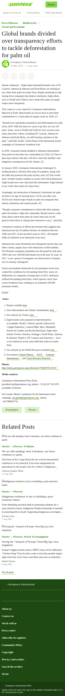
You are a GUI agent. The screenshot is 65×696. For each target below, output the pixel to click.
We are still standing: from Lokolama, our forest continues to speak (28, 453)
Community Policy (12, 645)
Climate (29, 446)
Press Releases (10, 23)
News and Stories (53, 12)
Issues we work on (12, 12)
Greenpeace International (23, 62)
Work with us (9, 623)
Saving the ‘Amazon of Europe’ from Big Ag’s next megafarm (30, 543)
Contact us (8, 616)
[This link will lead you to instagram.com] (3, 596)
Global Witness (26, 354)
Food (28, 536)
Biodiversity (30, 23)
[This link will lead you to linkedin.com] (40, 596)
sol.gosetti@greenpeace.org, (25, 397)
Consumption (40, 536)
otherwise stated (15, 690)
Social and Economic (13, 26)
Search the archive (12, 666)
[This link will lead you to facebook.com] (16, 596)
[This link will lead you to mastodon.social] (34, 596)
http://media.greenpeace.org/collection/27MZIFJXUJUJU (29, 368)
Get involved (33, 12)
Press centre (9, 630)
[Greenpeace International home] (26, 4)
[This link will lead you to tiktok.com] (22, 596)
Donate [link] (51, 4)
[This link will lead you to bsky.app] (28, 596)
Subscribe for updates (14, 637)
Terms (5, 674)
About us (7, 608)
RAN (39, 354)
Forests (18, 446)
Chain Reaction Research (38, 358)
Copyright (7, 652)
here (25, 305)
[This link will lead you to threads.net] (9, 596)
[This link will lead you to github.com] (58, 596)
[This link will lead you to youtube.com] (46, 596)
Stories (6, 446)
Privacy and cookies (13, 659)
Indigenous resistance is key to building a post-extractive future (28, 498)
